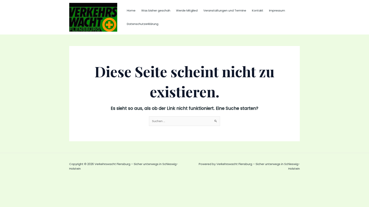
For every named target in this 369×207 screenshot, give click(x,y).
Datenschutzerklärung (142, 24)
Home (131, 10)
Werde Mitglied (187, 10)
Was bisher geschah (155, 10)
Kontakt (257, 10)
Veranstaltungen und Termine (224, 10)
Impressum (277, 10)
